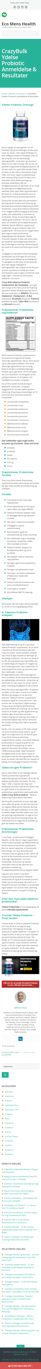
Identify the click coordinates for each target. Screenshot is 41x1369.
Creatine (8, 1114)
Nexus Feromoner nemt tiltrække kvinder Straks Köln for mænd (18, 1192)
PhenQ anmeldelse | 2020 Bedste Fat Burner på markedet (19, 1199)
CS (11, 1360)
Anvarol (8, 1100)
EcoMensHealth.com (19, 1352)
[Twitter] (18, 7)
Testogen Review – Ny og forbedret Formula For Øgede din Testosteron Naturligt (19, 1309)
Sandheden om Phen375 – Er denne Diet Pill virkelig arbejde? (19, 1206)
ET (23, 1360)
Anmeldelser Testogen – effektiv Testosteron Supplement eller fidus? (18, 1317)
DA (15, 1360)
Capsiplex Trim (12, 1109)
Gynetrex (9, 1154)
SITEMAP (33, 1352)
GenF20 (8, 1145)
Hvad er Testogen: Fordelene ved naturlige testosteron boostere (17, 1238)
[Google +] (26, 7)
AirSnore (9, 1091)
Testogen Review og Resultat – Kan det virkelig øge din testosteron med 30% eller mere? (20, 1257)
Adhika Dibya (14, 1052)
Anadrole (9, 1096)
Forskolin (9, 1140)
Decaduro (9, 1123)
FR (30, 1360)
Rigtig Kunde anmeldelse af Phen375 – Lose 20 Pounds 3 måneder (20, 1178)
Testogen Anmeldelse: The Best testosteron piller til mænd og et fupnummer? (17, 1299)
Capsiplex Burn (12, 1105)
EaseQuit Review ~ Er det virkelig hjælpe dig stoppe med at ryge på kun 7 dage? (20, 1230)
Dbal (7, 1118)
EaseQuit (9, 1127)
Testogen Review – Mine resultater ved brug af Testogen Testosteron (20, 1331)
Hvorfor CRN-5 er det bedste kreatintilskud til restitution (15, 1221)
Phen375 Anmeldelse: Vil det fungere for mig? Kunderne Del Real (19, 1214)
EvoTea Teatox (11, 1136)
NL (19, 1360)
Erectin (8, 1132)
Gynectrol (9, 1149)
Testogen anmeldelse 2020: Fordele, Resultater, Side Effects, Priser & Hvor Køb (20, 1290)
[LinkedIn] (22, 7)
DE (34, 1360)
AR (3, 1360)
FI (27, 1360)
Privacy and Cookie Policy (19, 3)
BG (7, 1360)
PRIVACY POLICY (21, 1354)
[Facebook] (15, 7)
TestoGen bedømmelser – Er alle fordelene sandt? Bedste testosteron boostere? (18, 1267)
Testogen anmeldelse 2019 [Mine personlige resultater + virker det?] (18, 1276)
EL (38, 1360)
